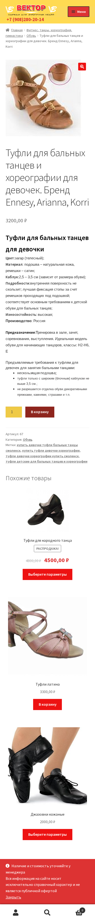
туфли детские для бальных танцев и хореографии (46, 461)
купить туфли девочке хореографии (51, 450)
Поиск (47, 913)
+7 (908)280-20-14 (25, 19)
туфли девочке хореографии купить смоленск (42, 456)
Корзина (73, 908)
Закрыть (13, 897)
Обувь (31, 35)
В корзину (40, 411)
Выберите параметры (47, 574)
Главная (17, 30)
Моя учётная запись (16, 913)
